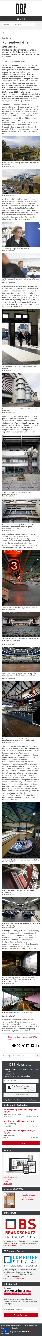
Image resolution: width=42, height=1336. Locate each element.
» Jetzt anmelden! (21, 1095)
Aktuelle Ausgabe (10, 1177)
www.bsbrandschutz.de (13, 1245)
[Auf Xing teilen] (23, 1046)
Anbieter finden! (21, 1315)
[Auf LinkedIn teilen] (28, 1046)
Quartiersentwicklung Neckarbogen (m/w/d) (19, 1131)
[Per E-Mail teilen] (32, 1046)
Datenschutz (32, 1326)
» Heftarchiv (25, 1197)
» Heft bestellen (27, 1199)
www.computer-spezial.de (14, 1278)
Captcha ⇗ (30, 1091)
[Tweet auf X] (18, 1046)
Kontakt (15, 1328)
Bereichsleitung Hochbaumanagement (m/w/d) (21, 1110)
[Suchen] (38, 24)
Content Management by (11, 1331)
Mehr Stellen (21, 1143)
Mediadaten (8, 1179)
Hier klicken (23, 1088)
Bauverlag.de (6, 1334)
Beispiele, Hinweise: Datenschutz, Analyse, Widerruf (20, 1100)
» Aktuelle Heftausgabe (29, 1195)
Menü (22, 19)
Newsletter (5, 1326)
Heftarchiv (8, 1184)
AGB (24, 1326)
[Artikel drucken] (37, 1046)
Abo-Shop (7, 1181)
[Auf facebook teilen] (14, 1046)
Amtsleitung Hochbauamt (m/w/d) (19, 1121)
